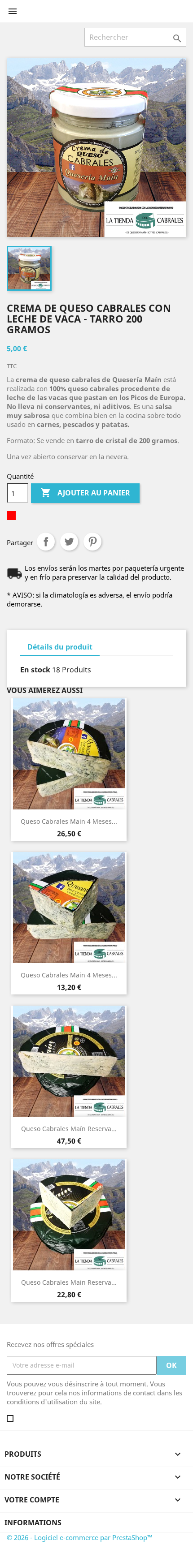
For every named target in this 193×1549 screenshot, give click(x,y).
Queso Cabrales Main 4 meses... (69, 821)
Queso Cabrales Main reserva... (69, 1282)
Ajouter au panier (85, 492)
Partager (46, 542)
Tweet (69, 542)
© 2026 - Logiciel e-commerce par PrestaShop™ (80, 1537)
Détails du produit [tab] (59, 647)
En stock (35, 669)
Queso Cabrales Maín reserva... (69, 1128)
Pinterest (92, 542)
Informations (32, 1522)
